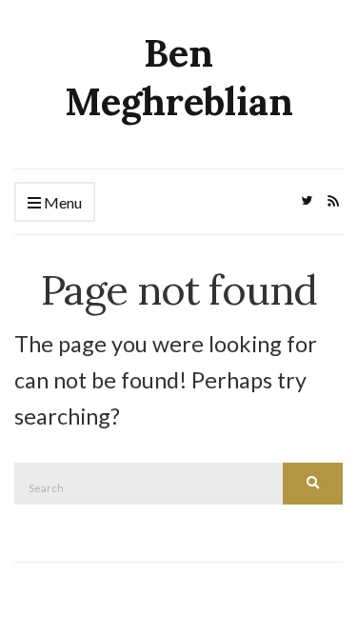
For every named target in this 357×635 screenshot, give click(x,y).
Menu (61, 202)
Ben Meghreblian (179, 77)
